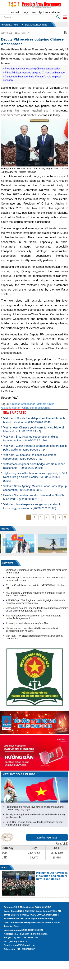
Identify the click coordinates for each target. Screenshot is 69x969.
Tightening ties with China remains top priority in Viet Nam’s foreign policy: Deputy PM (35, 477)
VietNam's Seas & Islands (19, 774)
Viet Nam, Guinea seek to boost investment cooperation (29, 456)
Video (4, 868)
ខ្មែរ (40, 12)
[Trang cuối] (65, 517)
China (46, 407)
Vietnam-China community (27, 407)
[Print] (65, 32)
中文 (26, 12)
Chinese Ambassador (23, 404)
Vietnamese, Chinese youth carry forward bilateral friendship (33, 429)
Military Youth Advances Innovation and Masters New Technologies (52, 875)
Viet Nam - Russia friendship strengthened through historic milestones (34, 420)
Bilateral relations (36, 25)
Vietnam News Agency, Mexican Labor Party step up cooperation (35, 488)
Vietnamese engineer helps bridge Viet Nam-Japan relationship (34, 466)
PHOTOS (5, 529)
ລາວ (33, 12)
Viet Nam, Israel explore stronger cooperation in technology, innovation (32, 506)
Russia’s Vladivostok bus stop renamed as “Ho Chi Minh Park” (33, 497)
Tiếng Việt (15, 12)
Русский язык (53, 12)
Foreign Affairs (9, 25)
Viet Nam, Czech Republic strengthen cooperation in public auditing (35, 447)
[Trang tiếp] (59, 517)
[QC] (34, 722)
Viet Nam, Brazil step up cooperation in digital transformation (30, 438)
